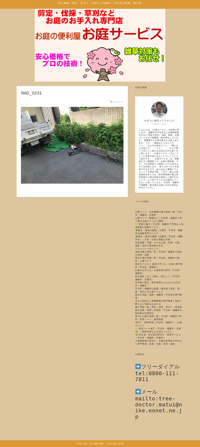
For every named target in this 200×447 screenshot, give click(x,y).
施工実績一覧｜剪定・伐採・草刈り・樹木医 (158, 307)
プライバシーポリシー (147, 248)
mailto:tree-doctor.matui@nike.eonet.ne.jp (158, 408)
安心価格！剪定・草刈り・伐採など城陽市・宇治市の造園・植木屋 (100, 2)
